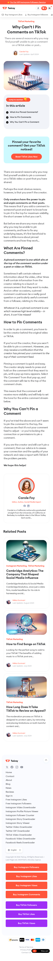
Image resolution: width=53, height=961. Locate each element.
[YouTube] (21, 767)
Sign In (9, 795)
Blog (8, 784)
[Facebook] (12, 767)
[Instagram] (16, 767)
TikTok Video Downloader (19, 834)
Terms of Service (26, 947)
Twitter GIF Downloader (18, 830)
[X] (7, 767)
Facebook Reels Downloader (20, 842)
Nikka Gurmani (19, 600)
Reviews (10, 791)
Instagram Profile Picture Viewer (22, 811)
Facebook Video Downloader (20, 838)
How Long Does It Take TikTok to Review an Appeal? (26, 708)
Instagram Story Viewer (18, 823)
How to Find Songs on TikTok (25, 644)
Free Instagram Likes (16, 799)
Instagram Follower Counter (20, 815)
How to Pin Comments (20, 117)
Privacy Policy (26, 950)
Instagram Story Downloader (20, 819)
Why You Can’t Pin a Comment (24, 122)
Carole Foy (23, 51)
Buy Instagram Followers (38, 14)
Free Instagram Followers (18, 803)
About (9, 780)
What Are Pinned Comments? (24, 112)
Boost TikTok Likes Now (26, 156)
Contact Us (26, 952)
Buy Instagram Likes (13, 14)
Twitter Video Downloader (19, 827)
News (8, 788)
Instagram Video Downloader (21, 807)
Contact (10, 776)
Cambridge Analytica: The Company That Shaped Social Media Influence (24, 574)
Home (9, 772)
